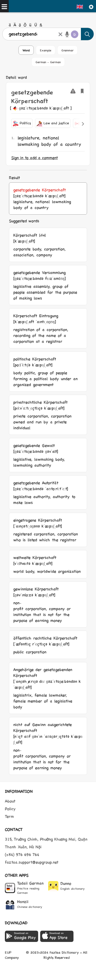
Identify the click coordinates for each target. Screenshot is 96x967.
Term (9, 816)
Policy (10, 808)
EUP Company (12, 955)
